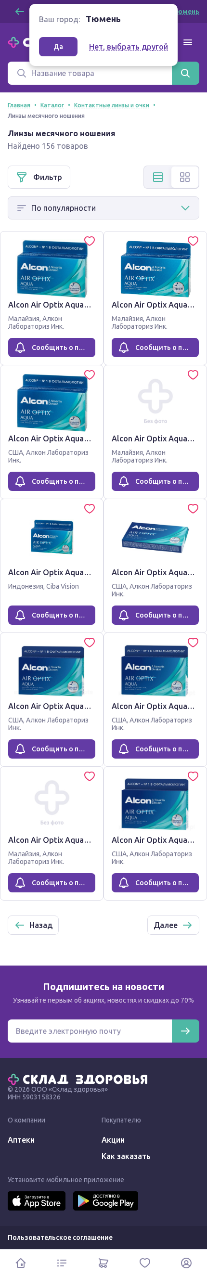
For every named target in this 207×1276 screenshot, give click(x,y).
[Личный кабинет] (186, 1263)
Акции (113, 1139)
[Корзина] (103, 1263)
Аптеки (21, 1139)
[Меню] (187, 42)
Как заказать (126, 1156)
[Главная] (80, 1078)
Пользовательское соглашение (60, 1237)
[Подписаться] (185, 1031)
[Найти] (185, 73)
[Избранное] (145, 1263)
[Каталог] (62, 1263)
